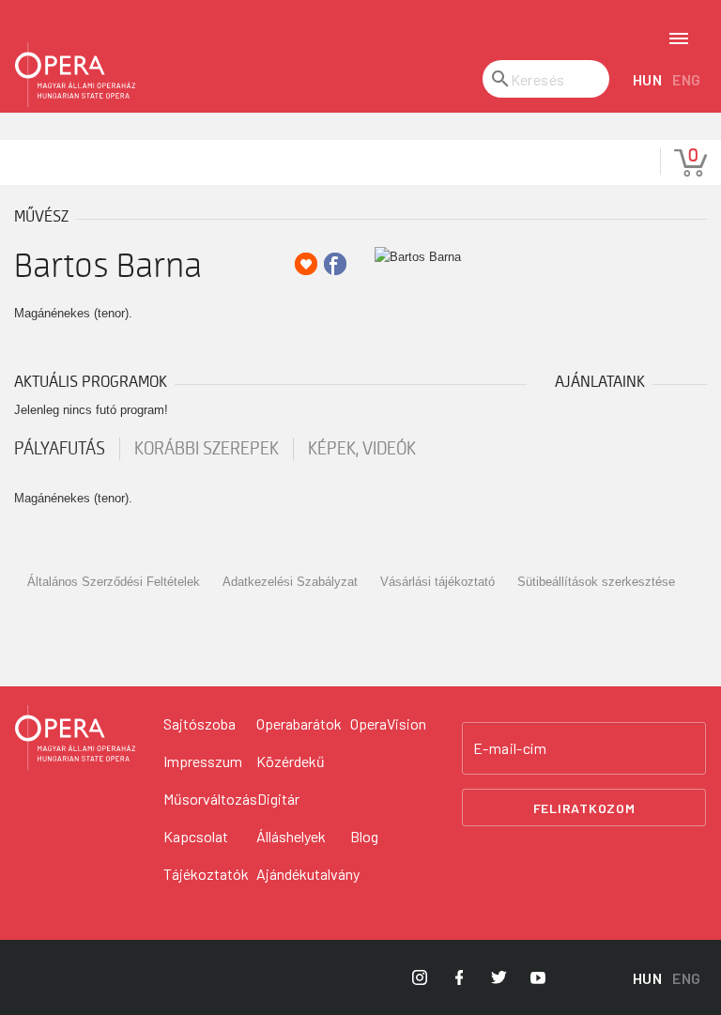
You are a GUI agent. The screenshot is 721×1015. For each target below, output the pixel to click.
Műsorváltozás (210, 798)
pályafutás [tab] (59, 448)
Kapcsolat (195, 836)
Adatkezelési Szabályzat (290, 582)
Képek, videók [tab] (362, 448)
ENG (686, 79)
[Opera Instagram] (420, 977)
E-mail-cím (509, 748)
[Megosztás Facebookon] (335, 264)
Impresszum (202, 761)
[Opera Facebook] (459, 977)
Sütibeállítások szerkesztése (596, 582)
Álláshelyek (291, 836)
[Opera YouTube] (538, 977)
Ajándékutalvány (308, 874)
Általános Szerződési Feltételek (113, 582)
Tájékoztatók (206, 874)
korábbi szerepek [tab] (206, 448)
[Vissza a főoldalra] (75, 75)
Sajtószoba (199, 723)
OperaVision (388, 723)
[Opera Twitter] (498, 977)
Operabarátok (299, 723)
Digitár (278, 798)
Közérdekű (290, 761)
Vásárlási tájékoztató (437, 582)
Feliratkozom (584, 808)
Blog (364, 836)
